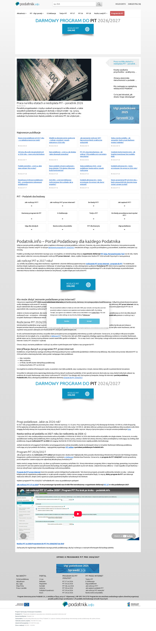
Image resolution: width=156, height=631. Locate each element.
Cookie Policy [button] (95, 312)
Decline (66, 321)
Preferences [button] (86, 315)
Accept (89, 321)
